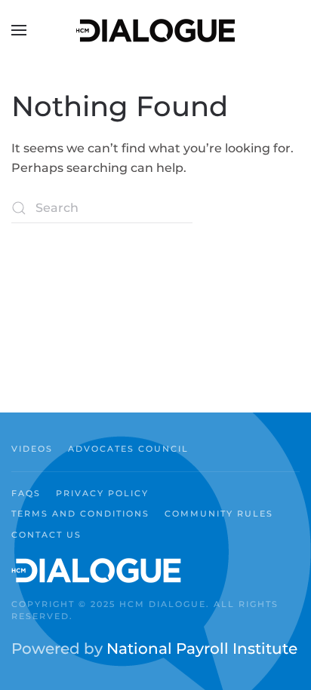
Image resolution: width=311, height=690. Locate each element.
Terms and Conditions (80, 513)
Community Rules (219, 513)
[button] (18, 30)
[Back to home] (155, 30)
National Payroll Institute (201, 648)
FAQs (26, 493)
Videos (32, 448)
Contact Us (46, 534)
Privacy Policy (102, 493)
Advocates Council (128, 448)
